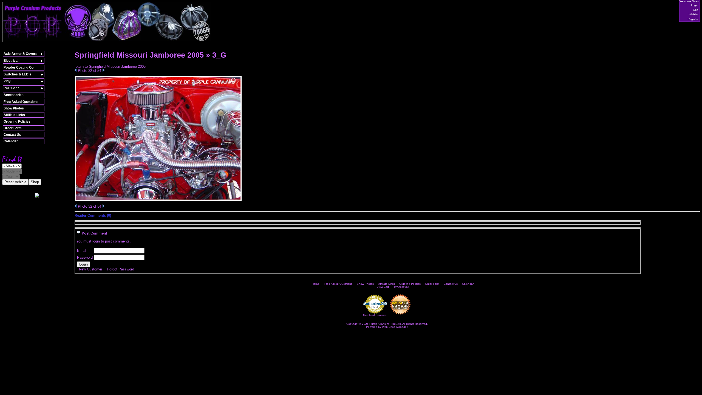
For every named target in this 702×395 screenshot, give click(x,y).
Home (315, 283)
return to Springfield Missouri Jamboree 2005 (110, 66)
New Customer (90, 269)
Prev (76, 70)
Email (81, 251)
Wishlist (693, 14)
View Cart (383, 286)
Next (103, 70)
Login (694, 5)
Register (693, 19)
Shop (35, 182)
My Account (401, 286)
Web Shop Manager (394, 326)
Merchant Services (374, 315)
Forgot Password (120, 269)
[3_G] (158, 200)
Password (85, 257)
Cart (695, 9)
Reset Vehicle (15, 182)
